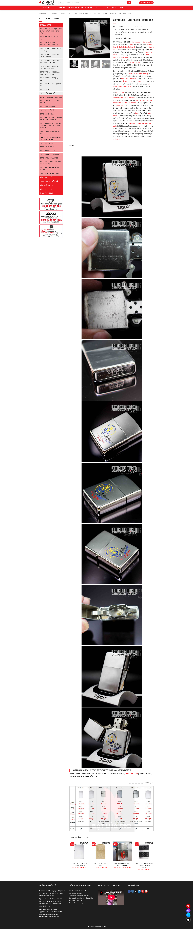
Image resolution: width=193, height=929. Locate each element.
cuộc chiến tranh (141, 100)
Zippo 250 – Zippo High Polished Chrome (79, 864)
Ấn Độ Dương (128, 81)
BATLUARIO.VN (132, 774)
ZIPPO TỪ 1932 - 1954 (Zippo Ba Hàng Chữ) (50, 50)
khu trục (132, 97)
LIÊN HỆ (120, 7)
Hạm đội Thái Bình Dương (138, 74)
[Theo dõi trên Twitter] (139, 891)
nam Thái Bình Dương (129, 79)
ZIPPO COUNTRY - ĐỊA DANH (49, 154)
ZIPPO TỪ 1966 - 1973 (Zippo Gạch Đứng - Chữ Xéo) (49, 61)
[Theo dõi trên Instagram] (132, 891)
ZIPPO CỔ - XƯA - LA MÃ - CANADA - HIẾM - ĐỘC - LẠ (78, 13)
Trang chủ (42, 13)
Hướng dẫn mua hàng (76, 903)
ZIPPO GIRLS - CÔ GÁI (47, 147)
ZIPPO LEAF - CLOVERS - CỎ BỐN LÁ (49, 169)
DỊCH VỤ (114, 7)
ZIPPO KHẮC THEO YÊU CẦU (49, 173)
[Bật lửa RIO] (47, 3)
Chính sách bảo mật (75, 893)
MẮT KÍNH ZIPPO (46, 189)
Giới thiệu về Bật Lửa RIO (77, 891)
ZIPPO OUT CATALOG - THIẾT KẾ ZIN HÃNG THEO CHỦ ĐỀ (51, 119)
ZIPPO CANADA (45, 89)
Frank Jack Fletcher (134, 62)
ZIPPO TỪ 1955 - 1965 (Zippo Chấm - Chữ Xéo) (49, 55)
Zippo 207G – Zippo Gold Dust (101, 864)
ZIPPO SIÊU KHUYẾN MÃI (49, 181)
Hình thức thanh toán (75, 900)
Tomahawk (119, 105)
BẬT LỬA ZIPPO (53, 13)
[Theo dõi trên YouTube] (146, 891)
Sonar (137, 113)
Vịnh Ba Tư (125, 57)
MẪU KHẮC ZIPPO (46, 185)
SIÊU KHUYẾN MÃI (86, 7)
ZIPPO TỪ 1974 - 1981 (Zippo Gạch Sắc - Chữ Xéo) (49, 67)
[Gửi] (129, 3)
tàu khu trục (135, 42)
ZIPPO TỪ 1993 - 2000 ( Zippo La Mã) (51, 79)
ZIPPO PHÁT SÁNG (46, 143)
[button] (146, 2)
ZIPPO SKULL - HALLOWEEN (49, 158)
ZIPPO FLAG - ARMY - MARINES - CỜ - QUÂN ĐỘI (51, 163)
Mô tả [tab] (71, 146)
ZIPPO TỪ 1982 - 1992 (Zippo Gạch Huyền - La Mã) (114, 13)
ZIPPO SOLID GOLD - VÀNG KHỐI (51, 97)
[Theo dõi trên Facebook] (129, 891)
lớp (145, 42)
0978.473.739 (53, 914)
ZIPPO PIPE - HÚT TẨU (47, 110)
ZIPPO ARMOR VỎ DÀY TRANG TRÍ (50, 38)
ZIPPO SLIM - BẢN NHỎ (47, 106)
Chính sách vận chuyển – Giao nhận (81, 898)
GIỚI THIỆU (61, 7)
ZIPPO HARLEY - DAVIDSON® (50, 114)
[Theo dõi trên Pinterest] (142, 891)
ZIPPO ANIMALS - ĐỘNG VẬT (49, 150)
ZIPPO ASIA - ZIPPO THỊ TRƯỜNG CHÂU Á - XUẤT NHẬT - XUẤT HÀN (51, 31)
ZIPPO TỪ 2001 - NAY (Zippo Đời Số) (50, 85)
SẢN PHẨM (46, 8)
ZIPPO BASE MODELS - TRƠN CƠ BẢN (50, 102)
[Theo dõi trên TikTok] (136, 891)
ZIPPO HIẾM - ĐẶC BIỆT (48, 93)
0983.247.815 (58, 912)
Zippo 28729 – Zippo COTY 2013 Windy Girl (122, 864)
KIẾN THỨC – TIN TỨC (101, 7)
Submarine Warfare (129, 103)
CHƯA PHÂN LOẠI (46, 193)
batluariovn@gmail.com (52, 916)
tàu (131, 44)
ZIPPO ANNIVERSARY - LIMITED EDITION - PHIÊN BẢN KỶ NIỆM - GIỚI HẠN (50, 126)
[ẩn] (188, 920)
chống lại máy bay (119, 139)
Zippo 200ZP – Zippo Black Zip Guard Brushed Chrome (144, 865)
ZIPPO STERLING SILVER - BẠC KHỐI (50, 133)
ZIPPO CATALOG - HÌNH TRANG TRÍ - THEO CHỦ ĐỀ (50, 138)
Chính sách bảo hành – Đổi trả (79, 895)
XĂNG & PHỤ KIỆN (73, 7)
